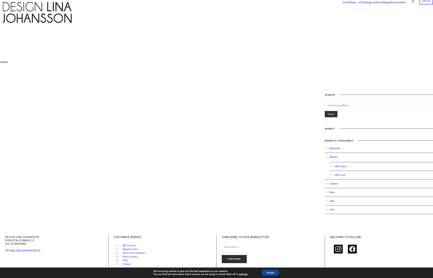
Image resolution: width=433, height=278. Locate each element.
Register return (130, 249)
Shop (353, 2)
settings (243, 274)
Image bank (372, 2)
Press (393, 2)
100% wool (339, 175)
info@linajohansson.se (23, 250)
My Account (129, 245)
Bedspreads (334, 148)
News (332, 192)
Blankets (333, 157)
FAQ (362, 2)
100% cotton (340, 166)
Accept (270, 272)
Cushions (333, 183)
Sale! (331, 209)
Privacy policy (130, 256)
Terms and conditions (134, 252)
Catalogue (384, 2)
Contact (127, 264)
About (346, 2)
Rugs (331, 201)
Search (331, 114)
